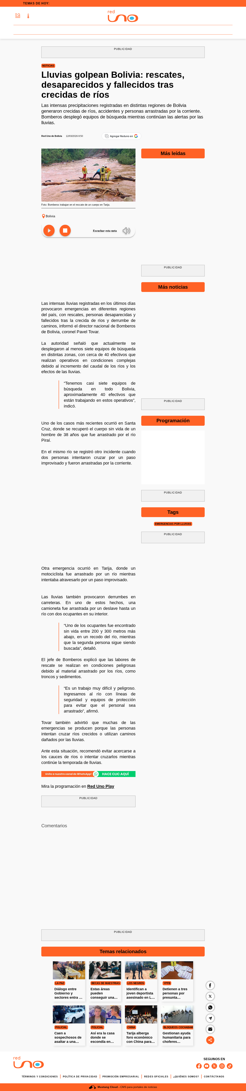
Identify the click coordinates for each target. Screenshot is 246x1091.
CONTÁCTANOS (214, 1076)
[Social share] (210, 1040)
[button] (17, 16)
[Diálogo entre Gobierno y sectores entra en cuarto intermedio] (69, 970)
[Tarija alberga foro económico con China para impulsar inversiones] (141, 1014)
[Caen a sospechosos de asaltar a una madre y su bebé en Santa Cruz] (69, 1014)
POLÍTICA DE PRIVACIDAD (80, 1076)
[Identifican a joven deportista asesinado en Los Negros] (141, 970)
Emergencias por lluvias (173, 524)
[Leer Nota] (49, 231)
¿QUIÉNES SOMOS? (186, 1076)
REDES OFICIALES (156, 1076)
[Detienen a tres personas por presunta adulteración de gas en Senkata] (177, 970)
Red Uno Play (100, 786)
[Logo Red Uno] (123, 16)
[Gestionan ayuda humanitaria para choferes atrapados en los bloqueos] (177, 1014)
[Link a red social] (199, 1066)
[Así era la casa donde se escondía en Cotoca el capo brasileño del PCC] (105, 1014)
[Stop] (65, 231)
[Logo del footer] (28, 1063)
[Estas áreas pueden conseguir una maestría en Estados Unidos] (105, 970)
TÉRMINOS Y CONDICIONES (40, 1076)
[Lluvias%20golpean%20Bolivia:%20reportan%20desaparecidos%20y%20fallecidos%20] (88, 774)
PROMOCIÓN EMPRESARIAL (120, 1076)
